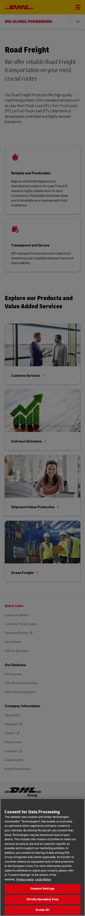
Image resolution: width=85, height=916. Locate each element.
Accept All (42, 910)
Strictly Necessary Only (42, 899)
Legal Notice (43, 879)
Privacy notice (25, 879)
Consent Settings (42, 888)
